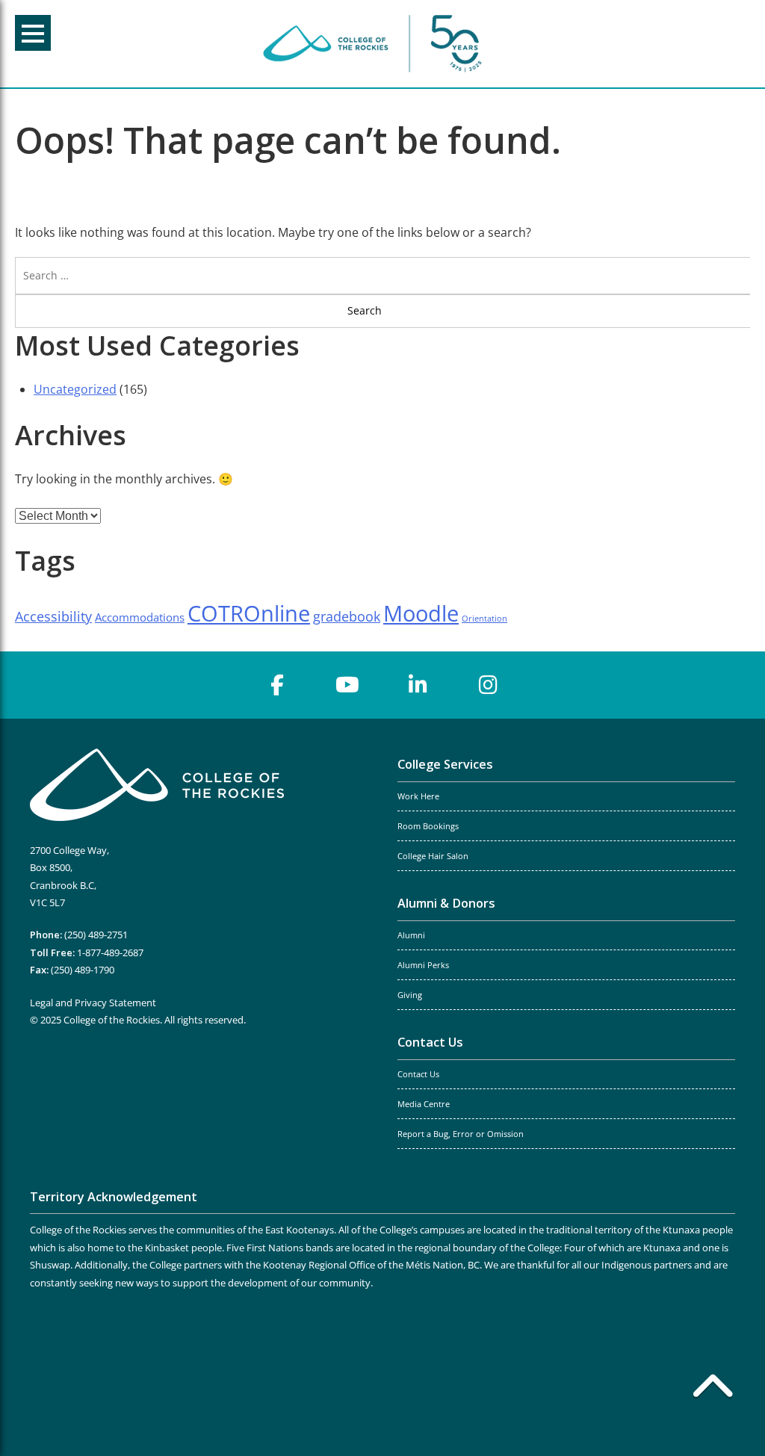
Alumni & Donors (446, 903)
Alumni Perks (423, 965)
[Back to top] (712, 1388)
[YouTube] (347, 685)
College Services (445, 764)
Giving (409, 995)
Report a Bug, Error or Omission (460, 1134)
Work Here (418, 796)
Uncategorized (75, 389)
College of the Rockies (375, 43)
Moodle (421, 613)
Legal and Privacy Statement (93, 1002)
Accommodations (140, 617)
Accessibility (53, 616)
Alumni (411, 935)
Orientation (484, 618)
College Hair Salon (432, 856)
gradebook (346, 616)
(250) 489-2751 (96, 934)
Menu (33, 33)
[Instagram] (488, 685)
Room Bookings (428, 826)
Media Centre (423, 1104)
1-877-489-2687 (110, 952)
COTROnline (249, 613)
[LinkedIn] (417, 685)
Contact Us (430, 1042)
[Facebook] (277, 685)
